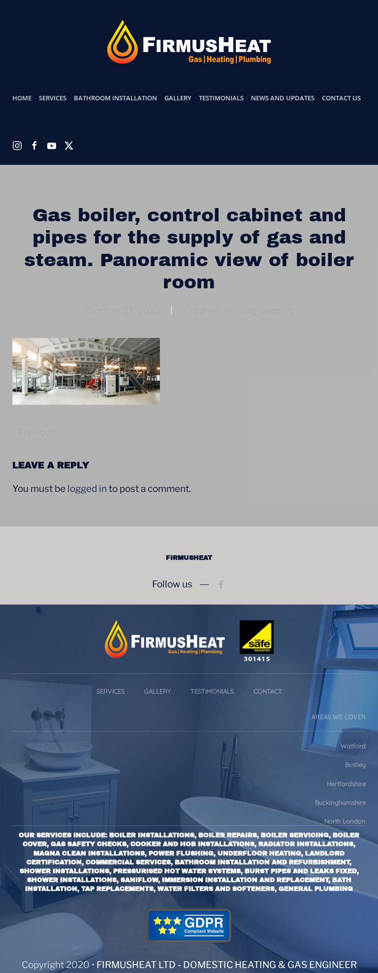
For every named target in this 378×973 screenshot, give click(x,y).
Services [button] (52, 97)
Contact (267, 691)
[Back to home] (189, 42)
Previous (36, 432)
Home (22, 97)
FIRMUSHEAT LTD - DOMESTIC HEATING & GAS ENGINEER (226, 965)
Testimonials (221, 97)
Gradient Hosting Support (238, 310)
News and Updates (283, 97)
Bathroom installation (115, 97)
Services (110, 691)
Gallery (177, 97)
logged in (87, 488)
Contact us (341, 97)
